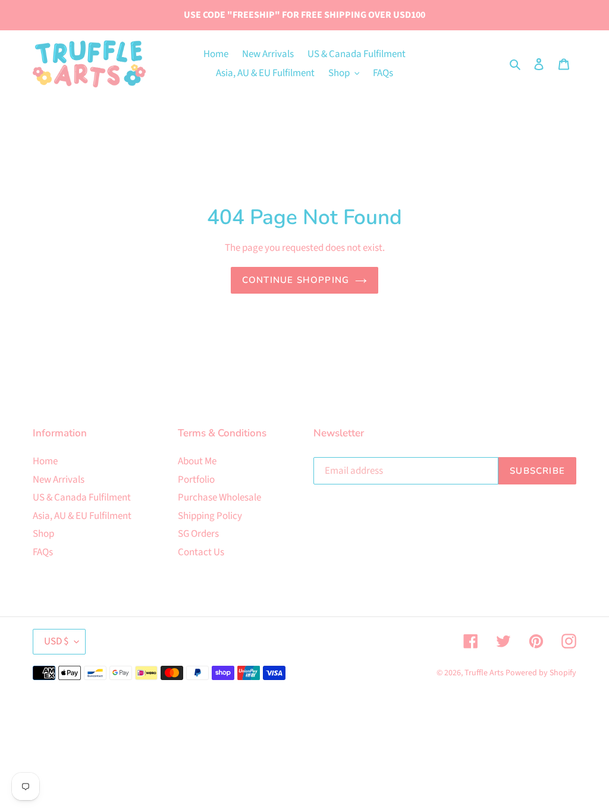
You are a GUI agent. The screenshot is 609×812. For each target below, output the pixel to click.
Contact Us (201, 552)
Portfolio (196, 480)
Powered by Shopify (541, 673)
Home (45, 461)
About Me (197, 461)
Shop (43, 534)
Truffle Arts (484, 673)
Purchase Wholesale (219, 497)
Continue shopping (295, 280)
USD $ (56, 641)
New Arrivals (58, 480)
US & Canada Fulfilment (82, 497)
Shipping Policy (210, 516)
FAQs (43, 552)
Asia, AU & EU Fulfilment (82, 516)
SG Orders (198, 534)
